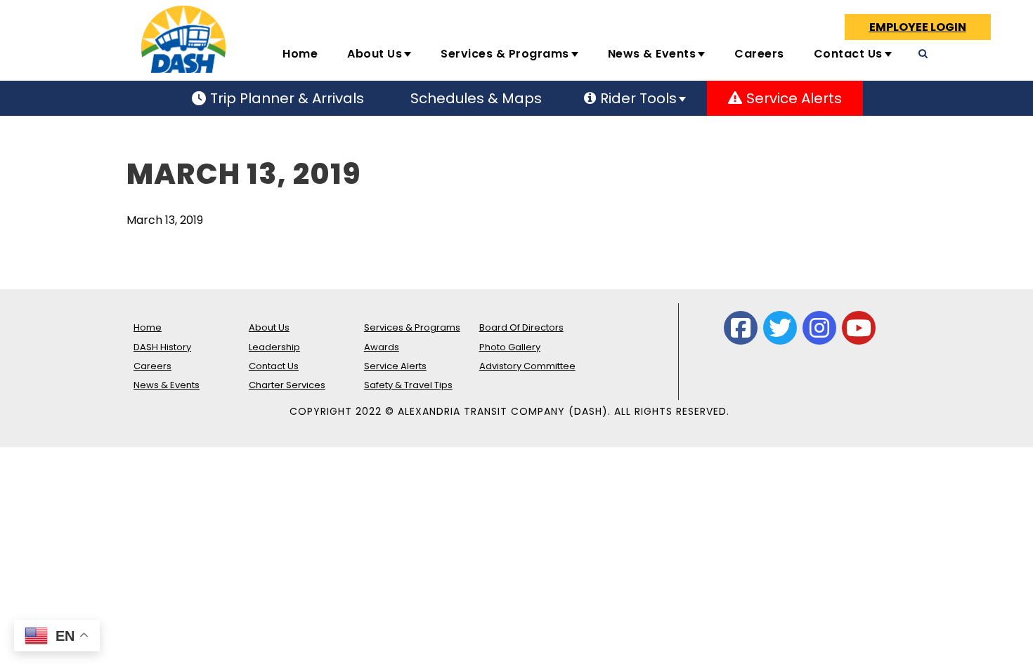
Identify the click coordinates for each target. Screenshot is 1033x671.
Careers (759, 54)
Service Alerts (395, 366)
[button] (1003, 59)
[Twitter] (780, 328)
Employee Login (917, 27)
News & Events (652, 54)
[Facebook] (741, 328)
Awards (381, 347)
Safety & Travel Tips (408, 385)
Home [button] (300, 54)
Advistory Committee (527, 366)
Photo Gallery (509, 347)
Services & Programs (505, 54)
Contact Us (848, 54)
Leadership (274, 347)
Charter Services (287, 385)
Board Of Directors (521, 327)
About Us (374, 54)
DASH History (162, 347)
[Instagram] (819, 328)
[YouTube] (859, 328)
